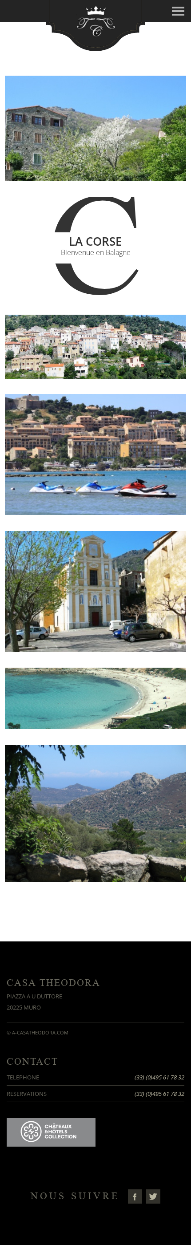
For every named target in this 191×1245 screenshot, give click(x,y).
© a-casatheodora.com (37, 1032)
